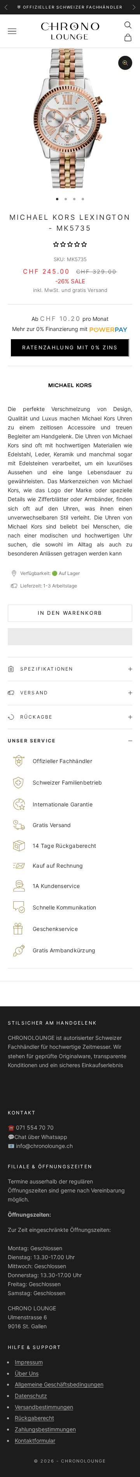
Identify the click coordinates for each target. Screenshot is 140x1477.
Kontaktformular (35, 1440)
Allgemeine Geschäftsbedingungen (59, 1384)
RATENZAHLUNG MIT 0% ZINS (69, 347)
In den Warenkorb (70, 613)
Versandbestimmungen (44, 1407)
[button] (70, 244)
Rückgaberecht (34, 1418)
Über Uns (26, 1373)
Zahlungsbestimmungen (45, 1429)
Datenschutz (31, 1395)
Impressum (29, 1362)
